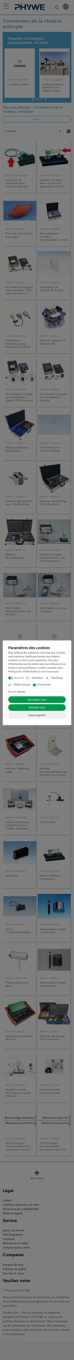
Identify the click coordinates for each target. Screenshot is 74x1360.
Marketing (57, 678)
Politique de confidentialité (22, 671)
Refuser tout (37, 707)
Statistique (37, 678)
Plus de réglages (17, 691)
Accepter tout (37, 699)
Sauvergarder (37, 715)
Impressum (52, 671)
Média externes (22, 685)
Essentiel (19, 678)
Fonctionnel (44, 685)
